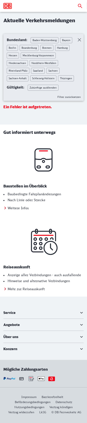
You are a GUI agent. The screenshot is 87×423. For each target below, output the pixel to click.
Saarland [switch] (38, 70)
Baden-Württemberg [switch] (45, 40)
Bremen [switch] (47, 47)
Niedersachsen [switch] (17, 63)
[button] (43, 312)
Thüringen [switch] (66, 78)
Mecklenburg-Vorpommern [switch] (38, 55)
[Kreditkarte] (21, 378)
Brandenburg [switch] (29, 47)
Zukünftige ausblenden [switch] (43, 87)
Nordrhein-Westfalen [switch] (43, 63)
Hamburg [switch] (62, 47)
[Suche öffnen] (80, 6)
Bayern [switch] (66, 40)
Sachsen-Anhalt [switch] (18, 78)
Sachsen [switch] (53, 70)
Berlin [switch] (12, 47)
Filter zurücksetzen (69, 96)
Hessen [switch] (13, 55)
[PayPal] (9, 378)
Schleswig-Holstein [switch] (43, 78)
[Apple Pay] (41, 378)
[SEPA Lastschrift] (30, 378)
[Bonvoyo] (51, 378)
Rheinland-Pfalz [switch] (18, 70)
